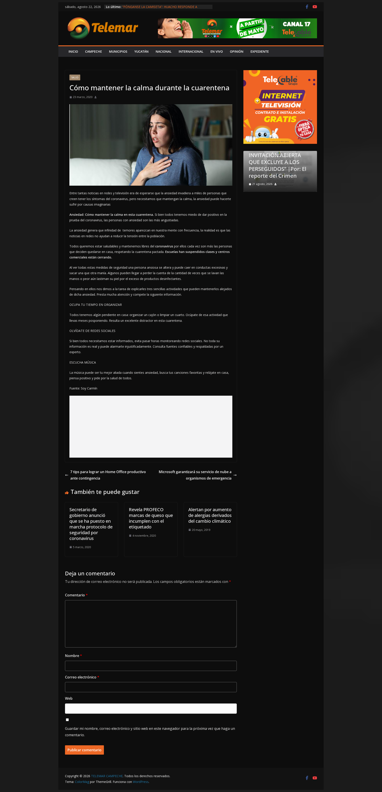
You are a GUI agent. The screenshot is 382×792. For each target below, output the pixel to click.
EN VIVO (216, 51)
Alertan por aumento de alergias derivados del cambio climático (210, 515)
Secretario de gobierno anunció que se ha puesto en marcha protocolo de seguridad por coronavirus (91, 524)
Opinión (283, 166)
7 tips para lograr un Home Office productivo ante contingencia (108, 475)
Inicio (73, 51)
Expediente (259, 51)
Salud (74, 77)
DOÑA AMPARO (282, 175)
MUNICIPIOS (118, 51)
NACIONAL (164, 51)
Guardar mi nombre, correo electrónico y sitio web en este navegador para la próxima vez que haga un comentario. (150, 731)
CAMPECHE (93, 51)
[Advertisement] (150, 427)
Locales (267, 166)
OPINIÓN (236, 51)
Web (69, 698)
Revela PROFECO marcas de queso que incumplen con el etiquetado (151, 518)
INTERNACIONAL (191, 51)
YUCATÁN (141, 51)
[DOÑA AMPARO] (292, 154)
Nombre (73, 655)
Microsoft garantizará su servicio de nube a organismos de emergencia (195, 475)
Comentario (76, 595)
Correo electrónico (82, 677)
